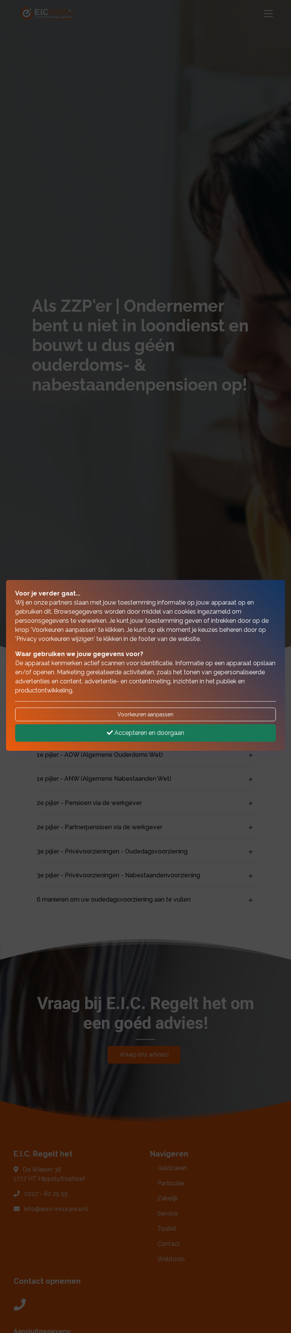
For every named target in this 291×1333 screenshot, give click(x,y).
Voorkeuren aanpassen (145, 714)
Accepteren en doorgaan (148, 732)
